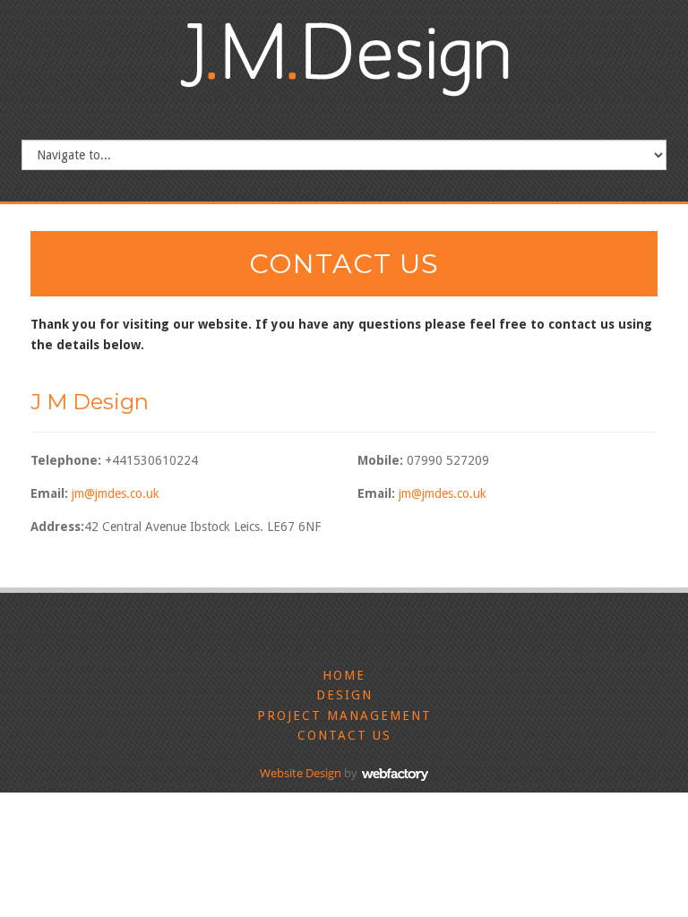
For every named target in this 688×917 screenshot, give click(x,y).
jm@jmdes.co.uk (115, 493)
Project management (344, 715)
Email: (49, 493)
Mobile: (380, 460)
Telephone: (65, 460)
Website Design (300, 773)
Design (344, 695)
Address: (57, 526)
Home (344, 675)
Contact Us (344, 735)
